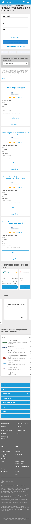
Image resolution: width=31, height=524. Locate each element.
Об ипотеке (15, 118)
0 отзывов (15, 276)
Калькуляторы (4, 471)
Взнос (4, 29)
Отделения (18, 449)
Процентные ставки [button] (9, 402)
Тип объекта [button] (6, 394)
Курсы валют (19, 454)
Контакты (3, 449)
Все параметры (15, 38)
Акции (17, 474)
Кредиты (4, 427)
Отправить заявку (9, 287)
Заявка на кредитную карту (22, 466)
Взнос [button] (4, 411)
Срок (4, 23)
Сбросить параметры (15, 42)
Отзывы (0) (19, 97)
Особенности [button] (7, 398)
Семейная (12, 52)
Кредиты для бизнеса (5, 437)
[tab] (15, 385)
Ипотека (3, 433)
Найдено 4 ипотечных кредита (16, 46)
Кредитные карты (22, 423)
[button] (15, 63)
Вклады (19, 427)
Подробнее (20, 509)
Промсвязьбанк (12, 368)
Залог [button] (4, 407)
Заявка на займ (19, 463)
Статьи (17, 471)
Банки (17, 446)
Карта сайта (4, 458)
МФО (2, 461)
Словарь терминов (5, 469)
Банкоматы (18, 451)
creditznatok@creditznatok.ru (18, 485)
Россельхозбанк (12, 340)
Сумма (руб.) (6, 16)
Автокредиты (21, 430)
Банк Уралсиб (12, 346)
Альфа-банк (11, 373)
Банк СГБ (10, 362)
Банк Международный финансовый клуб (18, 356)
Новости (18, 469)
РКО (18, 433)
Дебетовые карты (6, 430)
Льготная (4, 52)
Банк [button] (4, 416)
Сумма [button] (5, 385)
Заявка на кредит (20, 461)
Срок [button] (4, 389)
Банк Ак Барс (12, 351)
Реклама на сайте (5, 451)
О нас (2, 446)
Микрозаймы (5, 423)
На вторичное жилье (24, 52)
